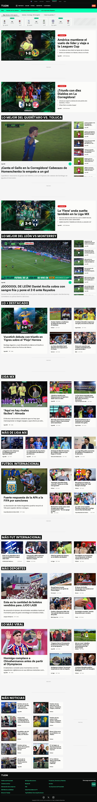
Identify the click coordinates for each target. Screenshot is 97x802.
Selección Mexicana (56, 456)
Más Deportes (54, 617)
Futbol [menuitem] (33, 5)
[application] (36, 141)
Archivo (51, 783)
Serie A (52, 352)
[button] (36, 141)
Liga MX (6, 351)
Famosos (48, 1)
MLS (76, 352)
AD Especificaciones (30, 780)
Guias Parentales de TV (31, 789)
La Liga (52, 561)
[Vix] (94, 6)
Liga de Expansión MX (80, 401)
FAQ (26, 786)
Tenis (76, 617)
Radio (60, 1)
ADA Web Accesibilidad (7, 789)
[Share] (70, 163)
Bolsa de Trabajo (5, 792)
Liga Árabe (78, 327)
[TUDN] (5, 5)
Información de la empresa (8, 786)
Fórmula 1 (53, 593)
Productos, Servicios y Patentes (57, 780)
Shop (65, 1)
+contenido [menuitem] (47, 5)
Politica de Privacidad (7, 780)
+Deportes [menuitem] (39, 5)
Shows (35, 1)
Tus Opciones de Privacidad (56, 786)
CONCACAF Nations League (7, 561)
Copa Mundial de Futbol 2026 (11, 512)
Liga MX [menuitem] (27, 5)
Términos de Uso (5, 783)
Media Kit (27, 783)
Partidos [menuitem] (21, 5)
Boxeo (76, 593)
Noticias (42, 1)
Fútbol (52, 327)
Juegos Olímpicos (8, 616)
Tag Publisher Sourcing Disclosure (34, 792)
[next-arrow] (95, 447)
